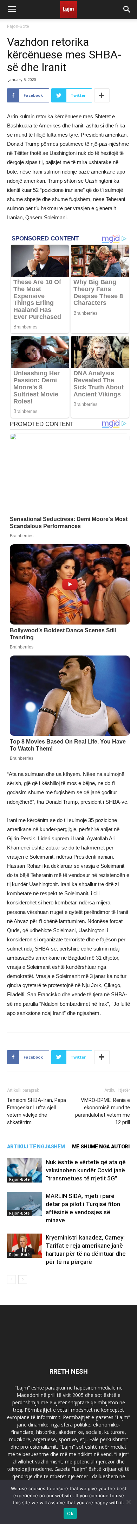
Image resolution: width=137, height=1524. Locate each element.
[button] (127, 9)
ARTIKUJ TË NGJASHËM (36, 1146)
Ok (70, 1513)
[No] (128, 1501)
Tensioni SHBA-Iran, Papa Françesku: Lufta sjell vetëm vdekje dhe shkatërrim (36, 1111)
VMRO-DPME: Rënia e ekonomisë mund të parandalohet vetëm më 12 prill (102, 1111)
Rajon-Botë (18, 26)
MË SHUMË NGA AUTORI (101, 1146)
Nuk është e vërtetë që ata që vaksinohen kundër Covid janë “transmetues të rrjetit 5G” (86, 1170)
